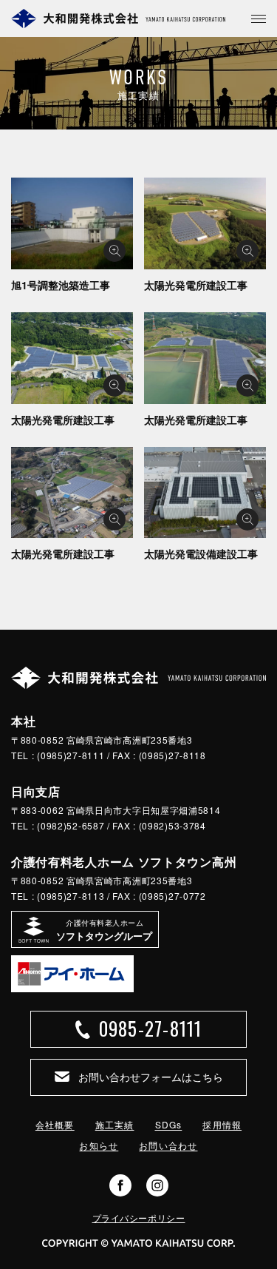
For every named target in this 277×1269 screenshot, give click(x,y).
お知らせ (98, 1145)
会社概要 (55, 1124)
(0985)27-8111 (70, 755)
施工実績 (114, 1124)
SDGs (168, 1124)
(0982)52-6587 (70, 825)
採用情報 (222, 1124)
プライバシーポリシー (138, 1217)
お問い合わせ (168, 1145)
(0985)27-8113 (70, 895)
